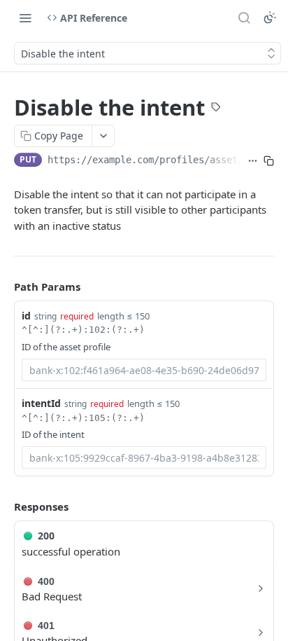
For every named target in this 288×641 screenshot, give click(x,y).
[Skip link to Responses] (4, 506)
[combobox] (144, 370)
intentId (41, 403)
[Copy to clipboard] (269, 161)
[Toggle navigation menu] (25, 17)
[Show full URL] (252, 161)
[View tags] (216, 108)
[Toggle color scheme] (270, 17)
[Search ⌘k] (244, 17)
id (26, 315)
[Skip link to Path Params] (4, 287)
